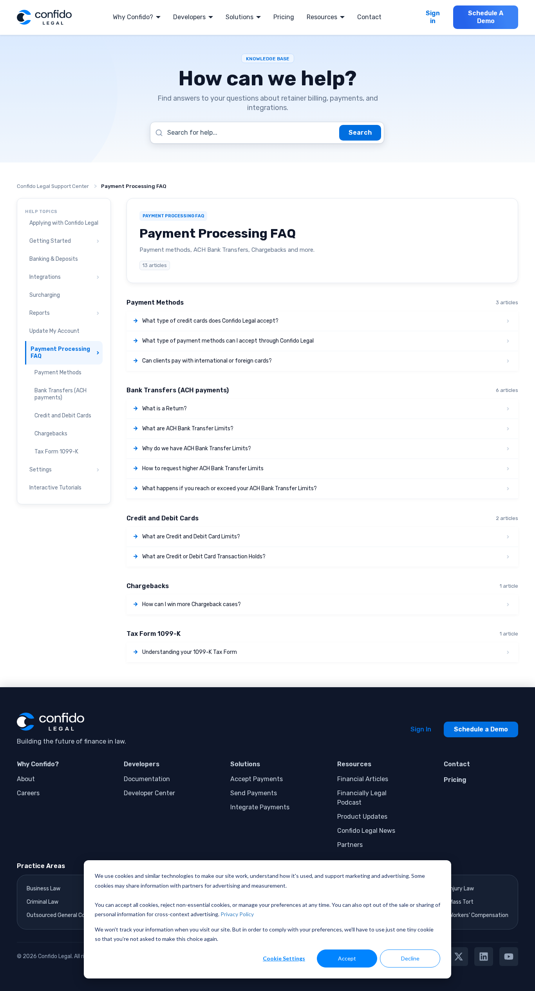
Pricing (283, 17)
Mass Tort (461, 902)
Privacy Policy (237, 914)
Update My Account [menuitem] (54, 331)
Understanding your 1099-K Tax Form (189, 652)
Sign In (420, 729)
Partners (350, 844)
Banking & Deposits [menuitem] (53, 259)
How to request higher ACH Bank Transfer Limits (203, 468)
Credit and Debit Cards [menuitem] (62, 415)
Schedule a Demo (481, 729)
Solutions (239, 17)
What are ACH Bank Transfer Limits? (187, 428)
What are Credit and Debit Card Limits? (191, 536)
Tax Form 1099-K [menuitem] (56, 451)
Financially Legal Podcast (362, 797)
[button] (96, 242)
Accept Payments (256, 779)
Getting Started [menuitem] (50, 241)
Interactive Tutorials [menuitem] (55, 487)
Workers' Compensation (478, 915)
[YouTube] (508, 956)
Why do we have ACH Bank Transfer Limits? (196, 448)
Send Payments (253, 793)
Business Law (43, 888)
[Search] (360, 133)
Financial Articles (362, 779)
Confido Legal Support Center (53, 186)
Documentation (147, 779)
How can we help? (267, 78)
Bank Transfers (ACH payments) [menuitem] (60, 394)
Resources (322, 17)
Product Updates (362, 816)
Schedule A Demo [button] (485, 17)
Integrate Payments (259, 807)
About (26, 779)
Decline (410, 958)
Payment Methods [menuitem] (57, 372)
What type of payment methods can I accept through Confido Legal (228, 341)
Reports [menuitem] (39, 313)
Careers (28, 793)
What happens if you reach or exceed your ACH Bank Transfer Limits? (229, 488)
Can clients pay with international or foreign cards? (207, 360)
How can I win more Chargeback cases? (191, 604)
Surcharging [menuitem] (44, 295)
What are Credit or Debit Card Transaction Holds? (204, 556)
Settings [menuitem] (40, 469)
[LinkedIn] (483, 956)
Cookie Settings (284, 958)
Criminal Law (42, 902)
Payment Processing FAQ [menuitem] (60, 352)
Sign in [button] (433, 17)
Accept (347, 958)
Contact (369, 17)
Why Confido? (133, 17)
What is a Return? (164, 408)
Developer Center (149, 793)
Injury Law (461, 888)
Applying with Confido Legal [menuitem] (63, 223)
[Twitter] (458, 956)
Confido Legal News (366, 830)
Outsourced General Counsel (62, 915)
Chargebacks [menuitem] (50, 433)
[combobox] (267, 133)
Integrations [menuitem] (45, 277)
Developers (189, 17)
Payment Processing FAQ (133, 186)
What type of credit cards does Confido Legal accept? (210, 321)
